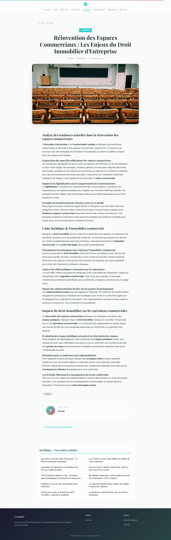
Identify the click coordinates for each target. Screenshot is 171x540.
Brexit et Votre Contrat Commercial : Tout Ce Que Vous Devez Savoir (108, 468)
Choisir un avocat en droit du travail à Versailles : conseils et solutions (57, 493)
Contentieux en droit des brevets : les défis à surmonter (108, 493)
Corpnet (19, 516)
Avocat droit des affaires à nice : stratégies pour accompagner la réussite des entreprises (61, 476)
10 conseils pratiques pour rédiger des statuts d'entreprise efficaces (109, 485)
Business (64, 10)
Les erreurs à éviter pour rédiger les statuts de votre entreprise (109, 460)
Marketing (112, 10)
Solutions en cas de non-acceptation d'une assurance (59, 485)
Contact (127, 524)
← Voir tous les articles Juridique (57, 427)
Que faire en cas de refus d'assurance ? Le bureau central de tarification (59, 460)
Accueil (48, 10)
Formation (75, 10)
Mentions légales (130, 520)
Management (99, 10)
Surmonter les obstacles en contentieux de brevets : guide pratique (59, 468)
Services (123, 10)
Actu (56, 10)
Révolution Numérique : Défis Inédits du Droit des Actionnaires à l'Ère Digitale (109, 476)
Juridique (87, 10)
